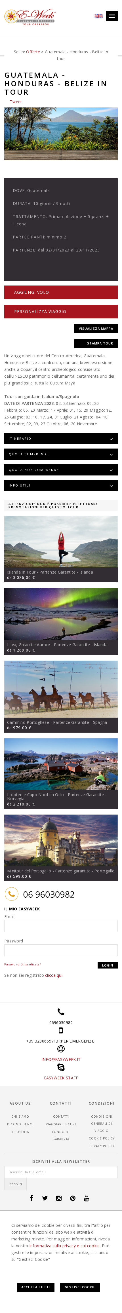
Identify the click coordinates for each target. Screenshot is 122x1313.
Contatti (61, 1117)
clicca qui (53, 975)
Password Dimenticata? (22, 964)
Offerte (33, 51)
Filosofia (20, 1132)
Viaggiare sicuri (61, 1124)
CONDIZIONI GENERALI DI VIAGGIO (101, 1124)
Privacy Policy (102, 1146)
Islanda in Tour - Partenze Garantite (41, 572)
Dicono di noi (20, 1124)
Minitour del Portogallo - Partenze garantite (49, 871)
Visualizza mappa (96, 328)
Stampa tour (100, 343)
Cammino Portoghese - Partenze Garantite (48, 722)
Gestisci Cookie (80, 1287)
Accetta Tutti (35, 1287)
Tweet (16, 101)
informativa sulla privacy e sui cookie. (65, 1245)
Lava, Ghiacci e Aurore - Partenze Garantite (48, 644)
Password (13, 941)
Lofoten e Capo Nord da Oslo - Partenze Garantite (55, 794)
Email (9, 916)
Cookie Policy (102, 1138)
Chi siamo (20, 1117)
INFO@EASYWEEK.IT (61, 1059)
